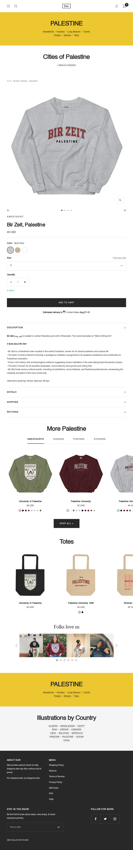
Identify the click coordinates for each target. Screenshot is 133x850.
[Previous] (8, 210)
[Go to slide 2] (64, 210)
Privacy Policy (55, 782)
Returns (12, 412)
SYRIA (66, 740)
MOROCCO (77, 733)
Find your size (119, 258)
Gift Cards (53, 788)
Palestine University (81, 501)
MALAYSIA (64, 733)
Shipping (12, 402)
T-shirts (86, 32)
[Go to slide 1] (61, 210)
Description (15, 328)
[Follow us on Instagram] (114, 819)
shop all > (66, 523)
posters (79, 439)
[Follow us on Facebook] (95, 819)
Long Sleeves (73, 32)
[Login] (116, 6)
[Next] (124, 210)
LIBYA (53, 733)
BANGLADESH (67, 726)
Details (12, 392)
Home (9, 81)
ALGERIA (53, 726)
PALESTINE (67, 737)
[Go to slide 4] (71, 210)
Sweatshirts (48, 32)
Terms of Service (57, 777)
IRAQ (54, 730)
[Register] (58, 827)
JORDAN (64, 730)
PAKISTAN (54, 737)
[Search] (15, 6)
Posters (57, 35)
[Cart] (124, 6)
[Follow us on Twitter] (105, 819)
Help (51, 799)
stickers (100, 439)
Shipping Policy (56, 765)
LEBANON (76, 730)
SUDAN (80, 737)
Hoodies (61, 32)
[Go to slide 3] (68, 210)
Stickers (67, 35)
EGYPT (81, 726)
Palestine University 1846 (81, 603)
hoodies (58, 439)
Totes (76, 35)
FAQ (51, 794)
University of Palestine (30, 501)
